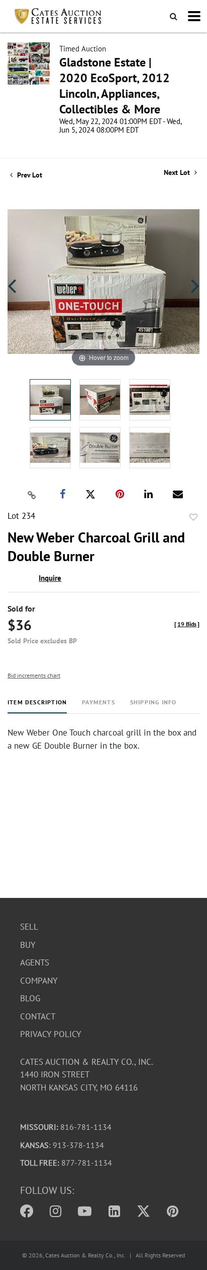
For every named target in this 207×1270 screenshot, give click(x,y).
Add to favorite (193, 517)
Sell (29, 926)
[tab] (37, 706)
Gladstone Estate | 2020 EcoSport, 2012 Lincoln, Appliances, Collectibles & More (114, 85)
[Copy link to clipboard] (32, 495)
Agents (34, 962)
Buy (27, 944)
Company (38, 980)
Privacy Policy (50, 1034)
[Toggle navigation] (194, 16)
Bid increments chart (34, 675)
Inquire (50, 578)
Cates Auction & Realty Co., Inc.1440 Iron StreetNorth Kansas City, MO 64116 (86, 1074)
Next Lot (178, 172)
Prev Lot (28, 174)
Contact (37, 1016)
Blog (30, 998)
